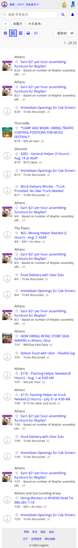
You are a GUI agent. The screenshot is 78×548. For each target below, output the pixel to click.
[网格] (20, 33)
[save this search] (72, 14)
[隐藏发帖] (24, 74)
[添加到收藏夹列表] (16, 61)
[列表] (5, 33)
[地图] (36, 33)
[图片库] (28, 33)
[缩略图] (13, 33)
